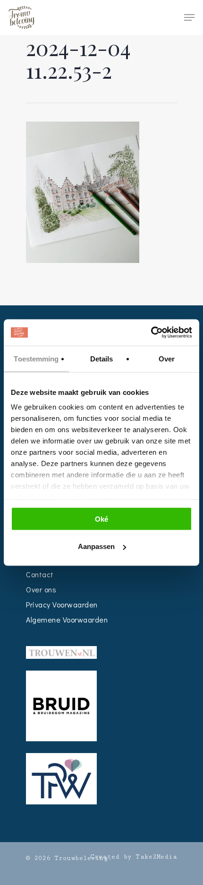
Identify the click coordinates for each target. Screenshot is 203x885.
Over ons (41, 589)
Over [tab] (167, 358)
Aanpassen (96, 546)
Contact (40, 574)
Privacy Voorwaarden (62, 604)
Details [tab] (101, 358)
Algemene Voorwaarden (67, 619)
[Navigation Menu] (189, 17)
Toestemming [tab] (36, 358)
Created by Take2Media (134, 856)
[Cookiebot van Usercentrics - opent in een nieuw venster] (151, 333)
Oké (101, 519)
